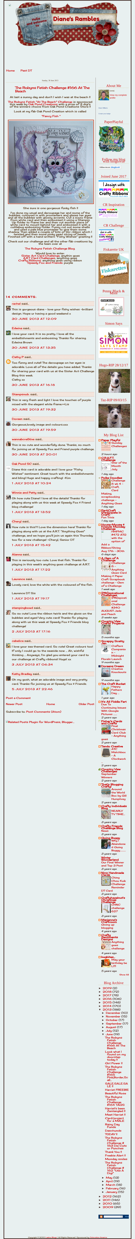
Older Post (86, 704)
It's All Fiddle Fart (114, 701)
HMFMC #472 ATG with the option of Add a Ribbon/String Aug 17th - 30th (113, 541)
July (109, 1030)
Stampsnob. (20, 394)
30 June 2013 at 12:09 (34, 318)
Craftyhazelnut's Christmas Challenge (113, 900)
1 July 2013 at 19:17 (30, 598)
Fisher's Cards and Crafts (111, 722)
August (111, 1027)
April (110, 1181)
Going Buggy (110, 838)
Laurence (18, 579)
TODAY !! (111, 1134)
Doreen (17, 418)
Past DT (26, 70)
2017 (107, 995)
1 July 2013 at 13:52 (31, 512)
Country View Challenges (111, 770)
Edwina (17, 328)
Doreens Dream (112, 666)
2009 (108, 1207)
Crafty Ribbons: (29, 260)
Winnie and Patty (24, 492)
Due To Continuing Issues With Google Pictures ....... (113, 709)
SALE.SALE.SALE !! (116, 1085)
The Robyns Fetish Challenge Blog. (50, 248)
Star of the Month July (119, 466)
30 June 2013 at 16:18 (33, 385)
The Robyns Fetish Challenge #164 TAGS (115, 1100)
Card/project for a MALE (114, 1119)
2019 (108, 988)
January (112, 1192)
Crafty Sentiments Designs (109, 937)
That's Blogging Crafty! (112, 785)
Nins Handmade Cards (112, 874)
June (110, 1034)
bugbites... (108, 957)
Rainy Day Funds (112, 1126)
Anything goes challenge (117, 945)
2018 (107, 991)
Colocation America (98, 1237)
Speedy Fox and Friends (44, 262)
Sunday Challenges (119, 444)
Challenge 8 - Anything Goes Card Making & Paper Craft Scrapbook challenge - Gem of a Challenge (114, 574)
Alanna (17, 554)
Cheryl (16, 521)
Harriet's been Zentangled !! (115, 1110)
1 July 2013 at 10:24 (31, 483)
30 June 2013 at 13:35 (34, 347)
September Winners (109, 775)
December (113, 1012)
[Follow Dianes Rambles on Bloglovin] (109, 168)
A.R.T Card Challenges (39, 258)
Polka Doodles (111, 477)
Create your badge (104, 113)
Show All (124, 974)
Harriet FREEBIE (117, 1089)
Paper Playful (110, 440)
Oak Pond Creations (43, 104)
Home (10, 70)
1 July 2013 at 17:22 (31, 569)
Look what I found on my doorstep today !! (115, 1055)
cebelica (17, 640)
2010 (108, 1203)
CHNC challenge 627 (117, 908)
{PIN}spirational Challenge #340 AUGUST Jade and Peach (114, 606)
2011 (107, 1200)
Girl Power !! (113, 1063)
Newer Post (14, 704)
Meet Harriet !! (115, 1114)
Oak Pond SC (22, 463)
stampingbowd (22, 607)
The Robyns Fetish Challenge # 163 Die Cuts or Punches (116, 1143)
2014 (107, 1006)
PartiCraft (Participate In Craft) (111, 512)
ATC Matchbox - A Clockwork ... (113, 755)
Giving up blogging (107, 926)
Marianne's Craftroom (109, 921)
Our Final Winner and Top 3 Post (112, 864)
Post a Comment (18, 698)
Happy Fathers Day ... (116, 690)
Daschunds (113, 1130)
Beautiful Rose (115, 1093)
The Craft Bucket (113, 683)
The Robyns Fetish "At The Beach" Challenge (40, 101)
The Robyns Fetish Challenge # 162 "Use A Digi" (114, 1168)
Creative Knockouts (118, 670)
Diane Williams (103, 108)
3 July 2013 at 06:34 (32, 664)
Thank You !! (113, 1152)
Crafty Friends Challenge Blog (112, 827)
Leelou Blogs (51, 1237)
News (105, 830)
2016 (108, 998)
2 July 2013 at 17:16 (31, 631)
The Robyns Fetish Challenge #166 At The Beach (52, 89)
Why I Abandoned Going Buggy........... (118, 845)
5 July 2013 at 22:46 (32, 689)
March (111, 1184)
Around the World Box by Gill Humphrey (119, 794)
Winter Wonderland (110, 858)
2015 (108, 1002)
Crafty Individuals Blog (114, 807)
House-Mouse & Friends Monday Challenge (113, 526)
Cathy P (18, 357)
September (114, 1023)
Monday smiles (116, 1159)
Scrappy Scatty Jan (112, 642)
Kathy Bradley (22, 674)
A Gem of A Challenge (110, 559)
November (113, 1016)
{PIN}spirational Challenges (112, 594)
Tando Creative (112, 746)
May (109, 1177)
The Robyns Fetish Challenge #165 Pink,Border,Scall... (116, 1073)
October (112, 1020)
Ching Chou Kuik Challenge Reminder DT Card (113, 884)
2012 (108, 1196)
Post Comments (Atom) (43, 711)
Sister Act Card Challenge (40, 255)
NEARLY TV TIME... (118, 812)
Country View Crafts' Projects (112, 622)
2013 (107, 1009)
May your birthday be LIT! (119, 963)
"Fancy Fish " (51, 116)
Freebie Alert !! (115, 1155)
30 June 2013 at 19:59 (34, 429)
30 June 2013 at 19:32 (34, 409)
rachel (16, 303)
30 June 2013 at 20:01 (34, 454)
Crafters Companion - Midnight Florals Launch (113, 652)
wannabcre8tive (23, 439)
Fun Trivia (107, 517)
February (112, 1188)
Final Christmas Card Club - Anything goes (113, 732)
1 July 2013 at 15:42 (31, 545)
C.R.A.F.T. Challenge (108, 459)
